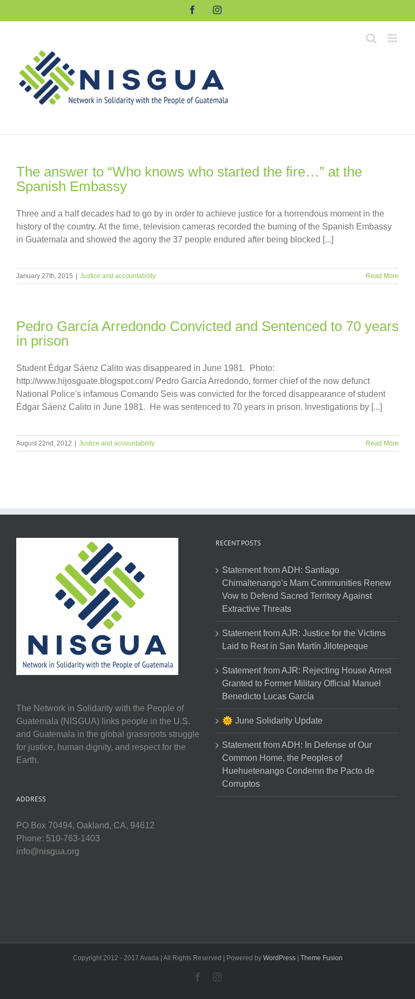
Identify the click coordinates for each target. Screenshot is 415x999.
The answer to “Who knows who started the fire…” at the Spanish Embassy (189, 179)
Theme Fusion (321, 958)
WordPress (279, 958)
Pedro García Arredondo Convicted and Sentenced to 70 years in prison (207, 333)
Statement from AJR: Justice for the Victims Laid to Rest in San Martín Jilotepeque (304, 640)
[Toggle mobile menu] (393, 38)
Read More (382, 276)
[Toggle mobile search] (371, 38)
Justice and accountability (118, 276)
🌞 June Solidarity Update (272, 720)
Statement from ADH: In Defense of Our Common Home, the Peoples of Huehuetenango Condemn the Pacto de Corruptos (298, 764)
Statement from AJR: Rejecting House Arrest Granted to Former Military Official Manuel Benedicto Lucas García (306, 683)
